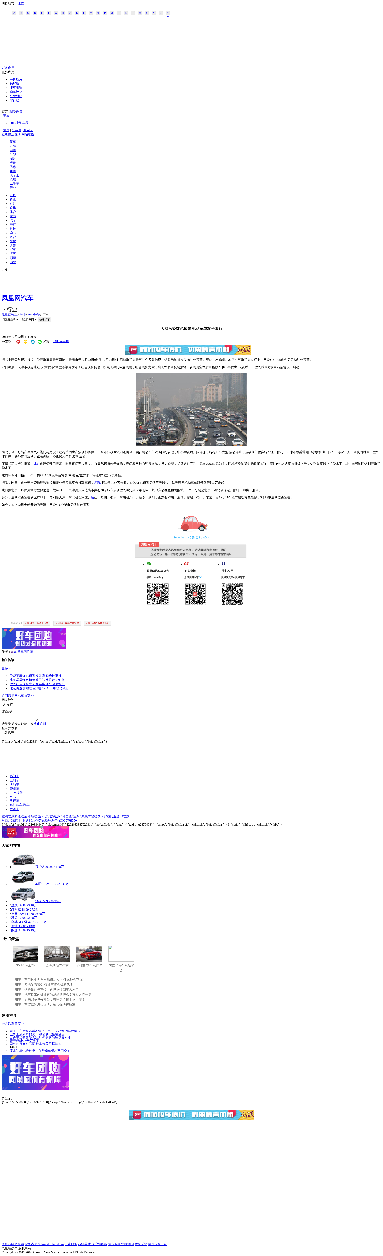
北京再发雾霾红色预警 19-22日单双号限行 (39, 688)
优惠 (13, 167)
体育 (13, 212)
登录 (5, 134)
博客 (13, 253)
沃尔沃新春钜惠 (57, 965)
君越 (126, 816)
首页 (13, 195)
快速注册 (14, 134)
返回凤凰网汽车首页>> (18, 695)
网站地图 (28, 134)
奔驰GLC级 (19, 922)
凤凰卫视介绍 (157, 1244)
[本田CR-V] (23, 884)
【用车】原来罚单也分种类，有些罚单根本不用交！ (48, 999)
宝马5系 (79, 816)
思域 (48, 816)
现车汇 (14, 175)
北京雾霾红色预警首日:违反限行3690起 (37, 680)
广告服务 (71, 1244)
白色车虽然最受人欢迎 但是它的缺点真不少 (40, 1037)
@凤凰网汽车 (23, 651)
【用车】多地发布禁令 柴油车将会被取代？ (42, 984)
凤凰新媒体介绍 (13, 1244)
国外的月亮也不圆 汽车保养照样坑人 (35, 1043)
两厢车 (14, 784)
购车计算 (16, 92)
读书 (13, 233)
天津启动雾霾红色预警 (67, 623)
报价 (13, 162)
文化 (13, 241)
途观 (14, 905)
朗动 (16, 820)
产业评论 (34, 315)
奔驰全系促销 (25, 965)
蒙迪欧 (19, 816)
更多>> (7, 668)
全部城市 (168, 13)
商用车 (28, 130)
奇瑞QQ (60, 820)
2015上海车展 (19, 123)
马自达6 (67, 816)
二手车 (14, 183)
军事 (13, 249)
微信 (19, 111)
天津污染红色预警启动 (98, 623)
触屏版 (14, 83)
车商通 (16, 130)
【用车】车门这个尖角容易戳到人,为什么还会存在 (47, 979)
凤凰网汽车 (18, 298)
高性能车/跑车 (20, 805)
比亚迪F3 (116, 816)
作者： (6, 651)
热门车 (14, 776)
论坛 (13, 179)
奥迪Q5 (16, 926)
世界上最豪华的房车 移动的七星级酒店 (37, 1034)
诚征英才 (84, 1244)
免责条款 (114, 1244)
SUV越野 (16, 793)
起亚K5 (57, 816)
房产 (13, 224)
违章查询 (16, 87)
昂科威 (16, 909)
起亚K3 (40, 816)
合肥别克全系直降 (89, 965)
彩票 (13, 258)
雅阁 (5, 816)
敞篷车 (14, 809)
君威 (11, 816)
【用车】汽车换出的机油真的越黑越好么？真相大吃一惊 (51, 994)
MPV (13, 797)
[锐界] (23, 901)
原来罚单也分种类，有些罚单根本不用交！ (40, 1050)
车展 (6, 115)
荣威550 (71, 820)
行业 (13, 187)
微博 (12, 111)
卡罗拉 (105, 816)
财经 (13, 203)
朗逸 (14, 930)
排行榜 (14, 100)
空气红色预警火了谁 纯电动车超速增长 (37, 684)
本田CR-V (42, 884)
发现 (97, 482)
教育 (13, 237)
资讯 (13, 199)
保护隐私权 (99, 1244)
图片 (13, 158)
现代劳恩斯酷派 (43, 820)
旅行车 (14, 800)
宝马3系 (29, 816)
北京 (21, 3)
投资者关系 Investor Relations (44, 1244)
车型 (13, 154)
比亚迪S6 (25, 820)
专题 (6, 130)
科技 (13, 228)
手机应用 (16, 79)
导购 (13, 150)
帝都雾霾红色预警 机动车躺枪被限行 (35, 675)
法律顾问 (127, 1244)
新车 (13, 141)
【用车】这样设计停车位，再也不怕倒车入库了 (45, 989)
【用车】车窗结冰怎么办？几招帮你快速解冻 (43, 1004)
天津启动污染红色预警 (36, 623)
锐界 (38, 901)
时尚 (13, 216)
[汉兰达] (23, 866)
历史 (13, 245)
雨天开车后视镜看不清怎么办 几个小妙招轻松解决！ (47, 1030)
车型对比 (16, 96)
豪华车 (14, 788)
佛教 (13, 262)
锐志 (88, 816)
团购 (13, 171)
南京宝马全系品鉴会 (121, 968)
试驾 (13, 146)
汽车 (13, 220)
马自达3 (7, 820)
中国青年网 (61, 341)
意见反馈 (141, 1244)
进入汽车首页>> (13, 1023)
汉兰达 (40, 866)
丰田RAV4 (18, 913)
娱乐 (13, 207)
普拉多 (96, 816)
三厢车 (14, 780)
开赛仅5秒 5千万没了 (24, 1040)
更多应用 (8, 68)
